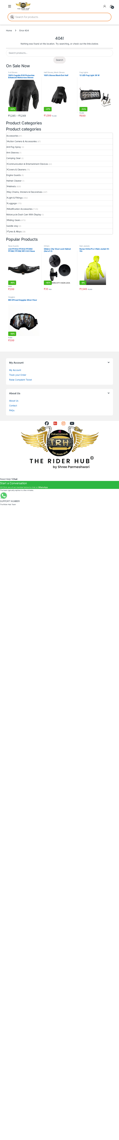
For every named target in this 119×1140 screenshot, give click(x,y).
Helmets (12, 186)
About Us (13, 400)
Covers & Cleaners (17, 169)
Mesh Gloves (59, 72)
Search (59, 60)
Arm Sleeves (12, 152)
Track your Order (17, 375)
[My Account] (104, 6)
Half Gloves (48, 72)
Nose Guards (13, 246)
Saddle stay (12, 226)
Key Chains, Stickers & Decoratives (25, 192)
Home (9, 30)
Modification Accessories (20, 209)
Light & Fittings (15, 197)
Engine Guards (13, 175)
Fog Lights (83, 72)
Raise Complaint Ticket (20, 379)
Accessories (12, 135)
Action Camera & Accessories (22, 141)
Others (46, 246)
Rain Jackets (84, 246)
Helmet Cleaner (14, 180)
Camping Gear (13, 158)
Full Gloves (12, 72)
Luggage (12, 203)
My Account (15, 370)
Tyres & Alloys (15, 231)
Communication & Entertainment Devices (28, 164)
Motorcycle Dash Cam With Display (23, 214)
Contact (13, 405)
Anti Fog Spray (13, 147)
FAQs (11, 410)
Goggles (11, 297)
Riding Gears (14, 220)
